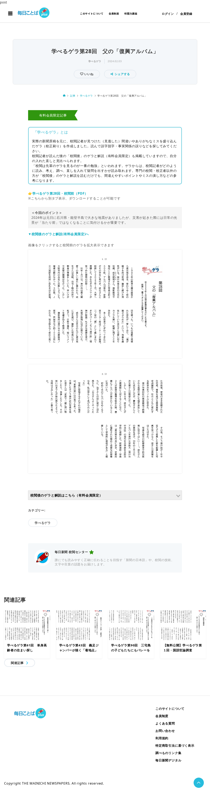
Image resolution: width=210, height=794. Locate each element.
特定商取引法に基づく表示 (174, 745)
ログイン (168, 14)
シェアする (122, 74)
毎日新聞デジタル (168, 760)
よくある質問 (165, 723)
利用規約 (161, 738)
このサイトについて (92, 13)
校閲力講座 (130, 13)
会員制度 (114, 13)
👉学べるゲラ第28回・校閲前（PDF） (58, 193)
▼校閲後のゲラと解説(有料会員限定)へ (58, 234)
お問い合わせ (165, 731)
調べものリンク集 (168, 753)
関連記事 (17, 663)
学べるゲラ (94, 61)
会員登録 (186, 14)
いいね (88, 74)
